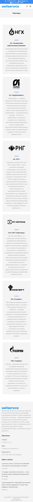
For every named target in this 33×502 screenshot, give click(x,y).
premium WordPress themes (22, 497)
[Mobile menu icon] (30, 6)
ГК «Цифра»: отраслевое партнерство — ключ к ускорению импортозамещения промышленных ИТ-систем (16, 474)
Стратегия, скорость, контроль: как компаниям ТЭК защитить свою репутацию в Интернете (15, 465)
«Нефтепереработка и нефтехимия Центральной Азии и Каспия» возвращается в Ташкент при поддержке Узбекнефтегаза (16, 485)
